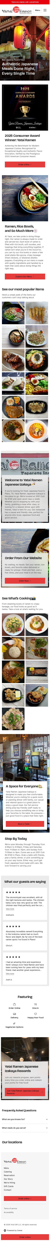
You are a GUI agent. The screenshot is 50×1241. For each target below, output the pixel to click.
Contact (7, 1184)
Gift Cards (8, 1180)
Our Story (8, 1173)
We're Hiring (9, 1177)
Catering (8, 1166)
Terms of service (10, 1203)
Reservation (9, 1169)
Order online (24, 1237)
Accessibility (9, 1207)
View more (10, 909)
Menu (37, 10)
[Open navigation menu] (45, 10)
